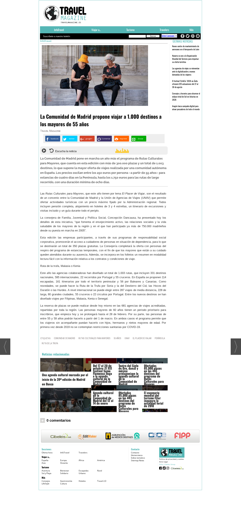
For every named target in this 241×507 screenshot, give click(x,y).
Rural (99, 470)
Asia (44, 463)
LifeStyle (45, 483)
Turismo (130, 30)
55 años (117, 338)
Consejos (46, 481)
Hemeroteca (136, 455)
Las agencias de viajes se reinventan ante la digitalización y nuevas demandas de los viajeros (185, 71)
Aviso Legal (163, 462)
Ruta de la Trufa (50, 343)
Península (160, 338)
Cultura (63, 483)
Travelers (164, 30)
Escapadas (84, 470)
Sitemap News (137, 460)
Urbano (82, 473)
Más (191, 30)
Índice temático (138, 457)
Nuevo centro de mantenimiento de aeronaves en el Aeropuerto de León (185, 47)
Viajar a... (96, 30)
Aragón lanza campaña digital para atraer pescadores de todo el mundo (186, 107)
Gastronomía (66, 481)
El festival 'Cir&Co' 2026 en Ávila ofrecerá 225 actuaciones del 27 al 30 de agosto (185, 84)
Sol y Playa (46, 473)
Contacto (135, 452)
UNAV (127, 338)
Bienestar (64, 470)
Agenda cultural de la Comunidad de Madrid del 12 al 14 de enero (103, 397)
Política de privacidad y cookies (171, 459)
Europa (63, 460)
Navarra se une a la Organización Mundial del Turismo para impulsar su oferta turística (185, 59)
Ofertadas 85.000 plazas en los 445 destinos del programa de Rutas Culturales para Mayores (128, 401)
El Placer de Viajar (142, 338)
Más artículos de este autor (54, 131)
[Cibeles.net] (120, 436)
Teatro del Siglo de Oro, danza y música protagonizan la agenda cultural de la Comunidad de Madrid (129, 374)
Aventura (46, 470)
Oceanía (64, 463)
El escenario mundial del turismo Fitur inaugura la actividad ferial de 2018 (153, 399)
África (81, 460)
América (101, 460)
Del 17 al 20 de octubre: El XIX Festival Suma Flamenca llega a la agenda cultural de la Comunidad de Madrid (102, 374)
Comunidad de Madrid (64, 338)
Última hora (47, 452)
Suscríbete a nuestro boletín (56, 36)
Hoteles (82, 481)
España (45, 460)
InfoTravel (59, 30)
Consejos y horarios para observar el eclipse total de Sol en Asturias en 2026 (186, 96)
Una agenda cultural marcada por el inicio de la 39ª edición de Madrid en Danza (65, 379)
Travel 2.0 (101, 481)
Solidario (64, 473)
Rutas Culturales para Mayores (94, 338)
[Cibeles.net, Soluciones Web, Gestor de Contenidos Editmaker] (177, 467)
